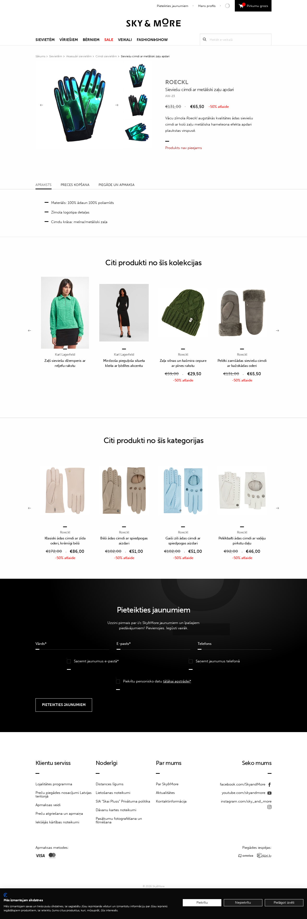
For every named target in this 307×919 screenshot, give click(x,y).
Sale (108, 39)
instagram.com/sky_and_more (246, 801)
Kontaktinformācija (171, 801)
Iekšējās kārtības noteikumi (57, 822)
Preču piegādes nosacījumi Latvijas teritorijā (63, 794)
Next (117, 105)
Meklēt (204, 39)
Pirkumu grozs (255, 5)
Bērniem (91, 39)
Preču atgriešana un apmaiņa (59, 813)
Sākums (40, 56)
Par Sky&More (167, 784)
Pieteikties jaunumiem (172, 6)
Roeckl (176, 82)
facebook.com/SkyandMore (243, 784)
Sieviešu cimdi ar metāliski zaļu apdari (145, 56)
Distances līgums (110, 784)
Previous (41, 105)
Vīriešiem (68, 39)
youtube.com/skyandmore (244, 793)
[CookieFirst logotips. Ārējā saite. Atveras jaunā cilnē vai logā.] (5, 895)
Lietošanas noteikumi (113, 793)
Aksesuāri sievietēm (79, 56)
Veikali (125, 39)
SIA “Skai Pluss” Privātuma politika (123, 801)
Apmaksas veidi (47, 805)
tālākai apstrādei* (177, 681)
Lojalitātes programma (53, 784)
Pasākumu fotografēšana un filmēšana (119, 820)
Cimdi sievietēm (106, 56)
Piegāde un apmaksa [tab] (117, 185)
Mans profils (207, 6)
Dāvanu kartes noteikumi (116, 810)
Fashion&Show (152, 39)
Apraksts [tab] (43, 185)
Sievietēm (45, 39)
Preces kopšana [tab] (75, 185)
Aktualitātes (165, 793)
